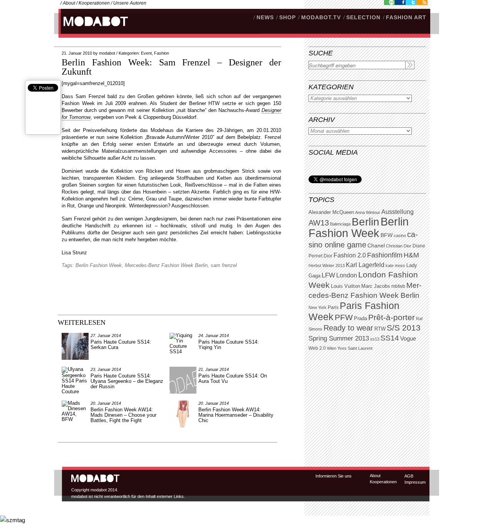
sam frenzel (224, 265)
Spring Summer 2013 (339, 338)
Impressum (415, 482)
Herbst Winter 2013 (327, 265)
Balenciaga (340, 224)
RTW (380, 329)
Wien (331, 348)
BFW (386, 235)
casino (400, 235)
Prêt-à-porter (391, 317)
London (346, 275)
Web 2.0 (317, 348)
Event (146, 53)
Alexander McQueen (331, 212)
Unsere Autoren (129, 3)
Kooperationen (94, 3)
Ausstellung (397, 212)
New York (318, 307)
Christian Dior (398, 246)
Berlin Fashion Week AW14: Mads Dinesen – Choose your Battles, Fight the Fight (123, 415)
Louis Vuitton (345, 286)
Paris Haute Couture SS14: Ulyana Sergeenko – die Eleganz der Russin (127, 381)
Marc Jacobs (375, 286)
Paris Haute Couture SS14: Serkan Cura (121, 344)
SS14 (390, 338)
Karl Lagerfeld (365, 265)
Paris (333, 307)
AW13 (319, 223)
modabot (107, 53)
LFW (328, 275)
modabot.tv (321, 17)
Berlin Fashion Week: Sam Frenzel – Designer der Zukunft (171, 67)
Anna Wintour (367, 212)
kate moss (395, 265)
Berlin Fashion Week (359, 227)
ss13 (374, 339)
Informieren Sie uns (333, 476)
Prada (360, 318)
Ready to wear (348, 327)
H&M (411, 255)
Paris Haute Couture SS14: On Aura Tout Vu (232, 378)
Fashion (161, 53)
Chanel (376, 245)
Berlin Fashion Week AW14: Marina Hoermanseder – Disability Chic (235, 415)
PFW (344, 317)
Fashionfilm (384, 255)
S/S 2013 (404, 327)
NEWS (265, 17)
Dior (328, 256)
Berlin (365, 222)
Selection (363, 17)
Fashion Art (406, 17)
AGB (408, 476)
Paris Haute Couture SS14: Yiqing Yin (228, 344)
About (69, 3)
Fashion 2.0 (350, 255)
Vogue (408, 339)
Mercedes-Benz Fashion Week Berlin (166, 265)
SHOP (287, 17)
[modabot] (91, 29)
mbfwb (398, 286)
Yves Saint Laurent (354, 348)
